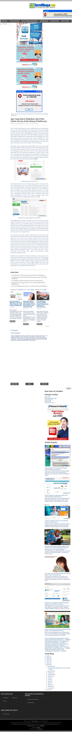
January (50, 688)
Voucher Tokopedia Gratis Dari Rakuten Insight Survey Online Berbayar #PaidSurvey (57, 639)
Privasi (4, 701)
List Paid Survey (14, 21)
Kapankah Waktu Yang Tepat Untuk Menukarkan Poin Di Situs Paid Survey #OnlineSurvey (29, 304)
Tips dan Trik (17, 113)
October (50, 672)
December (51, 666)
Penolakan (5, 697)
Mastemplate (40, 729)
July (49, 678)
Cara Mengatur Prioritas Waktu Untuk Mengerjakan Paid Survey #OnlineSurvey (43, 304)
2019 (48, 657)
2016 (48, 663)
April (49, 683)
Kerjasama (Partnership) (29, 21)
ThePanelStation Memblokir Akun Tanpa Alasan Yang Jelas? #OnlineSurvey (57, 641)
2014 (48, 689)
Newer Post (14, 384)
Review (46, 401)
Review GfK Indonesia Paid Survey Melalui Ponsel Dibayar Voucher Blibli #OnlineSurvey (58, 630)
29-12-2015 (12, 307)
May (49, 681)
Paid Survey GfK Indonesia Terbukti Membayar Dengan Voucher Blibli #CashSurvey (57, 603)
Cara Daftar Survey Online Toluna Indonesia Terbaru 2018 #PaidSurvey (28, 275)
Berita (46, 397)
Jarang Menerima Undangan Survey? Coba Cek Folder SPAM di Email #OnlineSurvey (57, 647)
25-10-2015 (25, 308)
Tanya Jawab (65, 21)
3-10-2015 (39, 308)
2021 (48, 656)
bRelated (47, 326)
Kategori (4, 24)
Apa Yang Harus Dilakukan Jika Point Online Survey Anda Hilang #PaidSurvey (29, 120)
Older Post (44, 384)
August (50, 676)
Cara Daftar (48, 399)
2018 (48, 659)
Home (12, 113)
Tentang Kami (55, 21)
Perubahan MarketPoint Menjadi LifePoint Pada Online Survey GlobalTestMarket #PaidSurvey (57, 547)
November (51, 671)
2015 (48, 664)
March (50, 684)
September (51, 674)
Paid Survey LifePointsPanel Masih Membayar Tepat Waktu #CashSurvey (56, 644)
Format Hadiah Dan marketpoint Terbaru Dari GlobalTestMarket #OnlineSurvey (56, 496)
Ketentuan (14, 697)
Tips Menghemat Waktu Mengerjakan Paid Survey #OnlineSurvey (27, 280)
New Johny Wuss (30, 725)
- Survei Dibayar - (30, 289)
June (49, 679)
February (50, 686)
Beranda (4, 21)
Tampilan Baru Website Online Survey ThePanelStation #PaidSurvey (54, 650)
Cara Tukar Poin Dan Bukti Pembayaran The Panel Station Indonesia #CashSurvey (58, 574)
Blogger (38, 727)
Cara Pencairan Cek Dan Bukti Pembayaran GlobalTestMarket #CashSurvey (56, 468)
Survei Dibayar (35, 721)
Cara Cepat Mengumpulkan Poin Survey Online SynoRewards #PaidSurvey (29, 286)
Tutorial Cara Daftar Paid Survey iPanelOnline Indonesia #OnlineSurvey (56, 521)
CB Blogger (42, 725)
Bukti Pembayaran (49, 398)
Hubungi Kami (44, 21)
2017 (48, 661)
